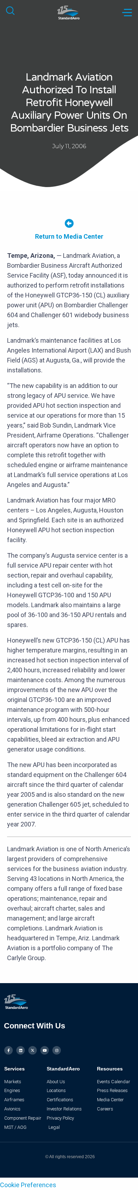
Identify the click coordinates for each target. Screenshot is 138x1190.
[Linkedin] (20, 1050)
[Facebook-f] (8, 1050)
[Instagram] (56, 1050)
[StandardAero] (69, 12)
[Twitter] (32, 1050)
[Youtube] (44, 1050)
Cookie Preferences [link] (28, 1185)
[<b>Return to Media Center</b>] (69, 223)
